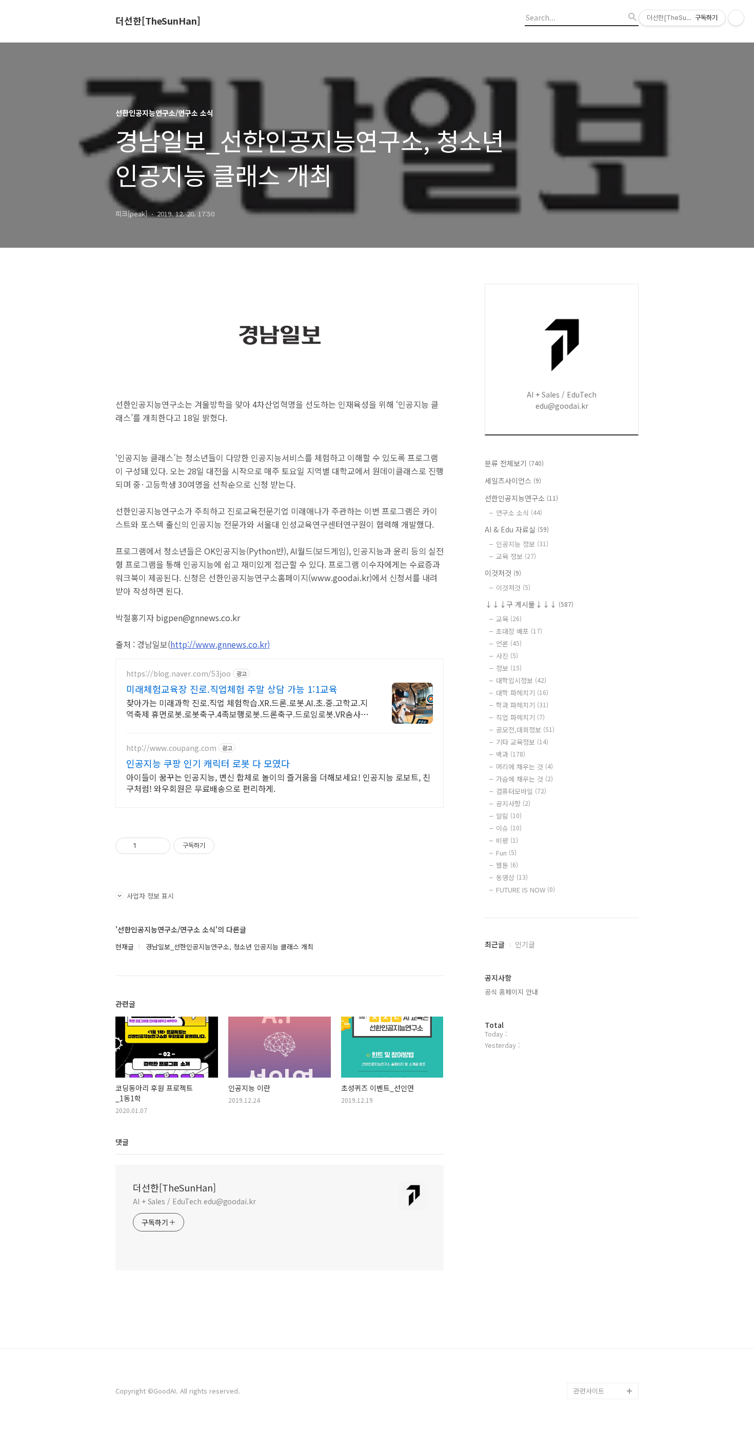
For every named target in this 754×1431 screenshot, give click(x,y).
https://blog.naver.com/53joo (178, 673)
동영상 (512, 877)
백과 (510, 754)
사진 (507, 656)
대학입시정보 (521, 680)
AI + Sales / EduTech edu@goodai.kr (194, 1201)
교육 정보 (516, 556)
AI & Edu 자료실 (517, 529)
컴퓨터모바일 (521, 791)
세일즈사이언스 (513, 480)
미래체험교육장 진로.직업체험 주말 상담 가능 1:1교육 (232, 689)
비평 (507, 840)
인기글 (525, 944)
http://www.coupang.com (171, 748)
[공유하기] (146, 845)
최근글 (495, 944)
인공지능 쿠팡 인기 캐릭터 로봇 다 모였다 (208, 763)
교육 (509, 619)
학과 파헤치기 (522, 705)
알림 (509, 816)
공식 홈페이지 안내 (511, 992)
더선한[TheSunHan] (158, 21)
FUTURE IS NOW (525, 890)
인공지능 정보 (522, 544)
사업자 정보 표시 (150, 896)
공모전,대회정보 (525, 729)
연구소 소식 (519, 513)
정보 (509, 668)
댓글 (122, 1142)
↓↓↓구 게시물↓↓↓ (529, 604)
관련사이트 (588, 1391)
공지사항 (513, 803)
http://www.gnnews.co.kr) (220, 644)
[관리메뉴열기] (736, 18)
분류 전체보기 (514, 463)
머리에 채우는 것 (524, 766)
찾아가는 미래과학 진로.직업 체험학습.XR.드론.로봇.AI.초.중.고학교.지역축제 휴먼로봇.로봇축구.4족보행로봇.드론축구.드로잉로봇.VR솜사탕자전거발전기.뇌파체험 (247, 708)
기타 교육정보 (522, 742)
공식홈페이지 (592, 1374)
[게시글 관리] (158, 845)
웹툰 (507, 865)
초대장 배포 (519, 631)
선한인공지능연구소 (521, 498)
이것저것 (503, 573)
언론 (509, 643)
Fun (506, 853)
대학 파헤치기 (522, 693)
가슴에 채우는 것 (524, 779)
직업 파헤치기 (520, 717)
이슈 (509, 828)
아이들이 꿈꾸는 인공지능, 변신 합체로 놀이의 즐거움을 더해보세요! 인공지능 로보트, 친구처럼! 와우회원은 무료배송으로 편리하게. (278, 782)
